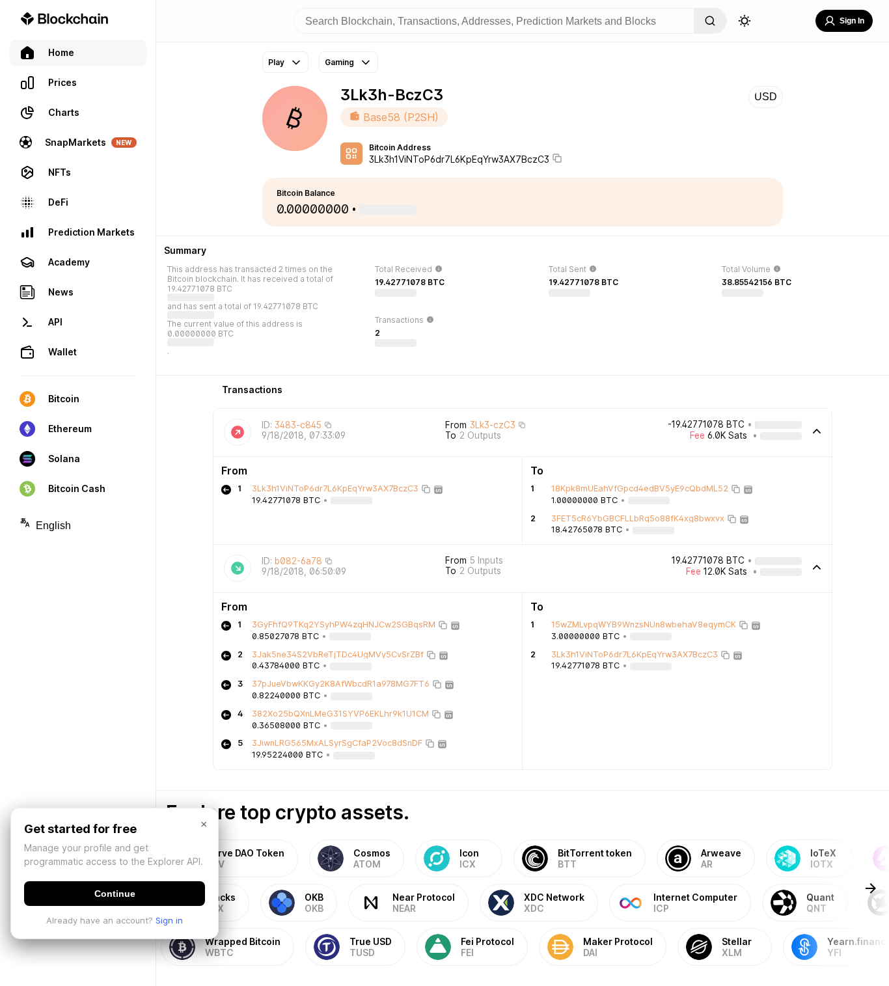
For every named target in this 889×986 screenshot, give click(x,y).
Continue (114, 893)
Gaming (339, 62)
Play (276, 62)
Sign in (169, 920)
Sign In (852, 20)
